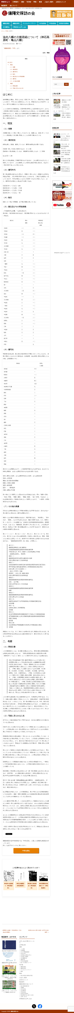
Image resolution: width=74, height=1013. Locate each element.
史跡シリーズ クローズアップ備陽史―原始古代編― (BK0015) (9, 977)
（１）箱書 (12, 67)
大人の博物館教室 (25, 952)
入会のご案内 (49, 2)
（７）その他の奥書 (14, 81)
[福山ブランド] (62, 60)
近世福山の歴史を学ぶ (26, 955)
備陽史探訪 (6, 23)
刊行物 (29, 2)
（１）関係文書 (13, 86)
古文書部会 (6, 27)
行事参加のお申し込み (19, 27)
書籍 (22, 971)
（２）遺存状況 (13, 69)
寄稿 (34, 2)
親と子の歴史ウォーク (26, 962)
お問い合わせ (24, 996)
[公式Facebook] (40, 1006)
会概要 (22, 987)
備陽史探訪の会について (26, 984)
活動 (22, 2)
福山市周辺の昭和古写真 (26, 975)
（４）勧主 (12, 74)
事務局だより (5, 2)
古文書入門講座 (24, 956)
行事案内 (15, 2)
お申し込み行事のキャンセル (26, 941)
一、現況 (10, 65)
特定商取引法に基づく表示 (27, 995)
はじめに (10, 62)
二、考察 (10, 83)
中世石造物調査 (24, 961)
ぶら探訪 (23, 949)
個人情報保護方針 (25, 986)
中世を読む (26, 851)
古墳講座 (23, 950)
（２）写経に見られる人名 (16, 88)
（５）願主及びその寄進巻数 (17, 76)
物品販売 (4, 5)
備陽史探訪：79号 (9, 48)
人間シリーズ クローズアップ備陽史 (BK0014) (9, 991)
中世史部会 (52, 23)
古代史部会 (42, 23)
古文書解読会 (24, 958)
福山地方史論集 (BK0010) (9, 951)
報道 (40, 2)
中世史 (20, 43)
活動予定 (23, 959)
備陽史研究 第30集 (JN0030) (9, 963)
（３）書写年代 (13, 71)
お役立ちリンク (61, 2)
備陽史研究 (16, 23)
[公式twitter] (34, 1006)
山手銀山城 (22, 945)
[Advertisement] (14, 911)
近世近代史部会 (64, 23)
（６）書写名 (12, 79)
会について (13, 5)
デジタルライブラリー (29, 23)
